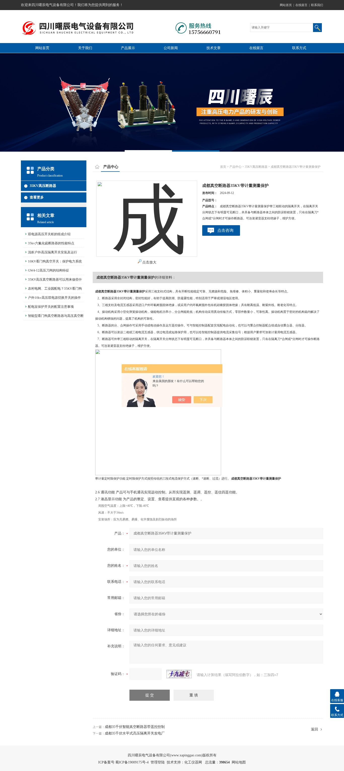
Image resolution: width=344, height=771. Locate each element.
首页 (223, 167)
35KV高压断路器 (43, 186)
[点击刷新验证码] (179, 674)
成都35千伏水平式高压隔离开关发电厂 (135, 733)
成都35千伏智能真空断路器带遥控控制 (135, 727)
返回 (314, 729)
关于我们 (85, 48)
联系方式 (299, 48)
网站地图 (239, 762)
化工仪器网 (193, 762)
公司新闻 (171, 48)
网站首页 (286, 5)
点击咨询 (225, 230)
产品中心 (235, 167)
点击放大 (149, 262)
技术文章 (214, 48)
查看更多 (37, 197)
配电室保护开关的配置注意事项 (51, 307)
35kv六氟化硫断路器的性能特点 (51, 243)
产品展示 (128, 48)
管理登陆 (158, 762)
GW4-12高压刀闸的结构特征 (48, 270)
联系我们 (317, 5)
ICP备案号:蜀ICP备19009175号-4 (123, 762)
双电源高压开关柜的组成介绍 (49, 234)
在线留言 (301, 5)
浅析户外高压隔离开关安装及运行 (52, 252)
